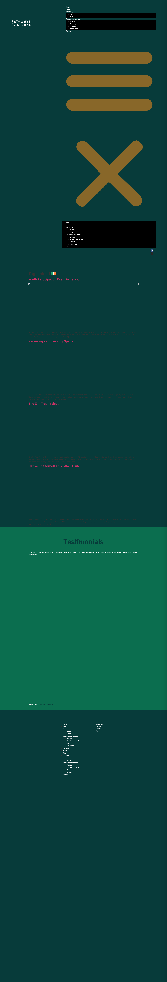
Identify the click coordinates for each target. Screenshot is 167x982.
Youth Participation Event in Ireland (54, 279)
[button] (109, 126)
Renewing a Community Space (50, 341)
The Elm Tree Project (43, 404)
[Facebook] (152, 250)
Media (72, 17)
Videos (72, 21)
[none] (152, 258)
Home (68, 7)
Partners (69, 31)
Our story (69, 12)
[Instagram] (152, 253)
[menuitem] (152, 258)
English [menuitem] (98, 726)
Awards (72, 14)
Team (68, 9)
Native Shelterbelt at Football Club (53, 466)
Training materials (76, 24)
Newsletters (74, 29)
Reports (73, 26)
